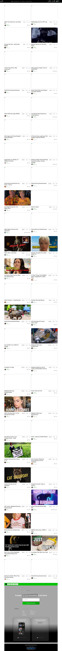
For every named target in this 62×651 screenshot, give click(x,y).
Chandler (34, 47)
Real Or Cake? (35, 207)
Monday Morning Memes (37, 300)
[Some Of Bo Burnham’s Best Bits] (44, 497)
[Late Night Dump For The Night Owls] (17, 197)
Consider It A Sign (9, 367)
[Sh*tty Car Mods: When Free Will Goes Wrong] (17, 566)
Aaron (7, 254)
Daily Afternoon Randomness (39, 229)
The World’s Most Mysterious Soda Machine (38, 114)
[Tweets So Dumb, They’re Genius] (44, 475)
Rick (33, 70)
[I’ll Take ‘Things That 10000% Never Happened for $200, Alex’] (44, 266)
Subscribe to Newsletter (30, 603)
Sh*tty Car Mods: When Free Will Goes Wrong (12, 576)
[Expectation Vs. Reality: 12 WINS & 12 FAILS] (17, 150)
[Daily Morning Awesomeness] (17, 81)
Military (23, 1)
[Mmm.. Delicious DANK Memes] (44, 427)
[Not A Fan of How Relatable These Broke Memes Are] (17, 543)
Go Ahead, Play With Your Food (39, 552)
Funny (12, 1)
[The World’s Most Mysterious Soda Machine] (44, 104)
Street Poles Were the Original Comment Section (39, 90)
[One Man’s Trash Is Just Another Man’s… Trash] (17, 427)
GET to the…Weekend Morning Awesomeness (12, 507)
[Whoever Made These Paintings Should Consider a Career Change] (44, 150)
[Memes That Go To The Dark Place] (44, 35)
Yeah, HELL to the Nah (10, 253)
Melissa (7, 232)
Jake (7, 47)
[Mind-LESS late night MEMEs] (17, 104)
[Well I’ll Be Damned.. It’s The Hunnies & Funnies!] (17, 404)
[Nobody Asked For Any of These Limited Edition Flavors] (44, 358)
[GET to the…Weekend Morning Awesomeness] (17, 497)
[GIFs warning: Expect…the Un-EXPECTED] (44, 58)
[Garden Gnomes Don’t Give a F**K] (17, 450)
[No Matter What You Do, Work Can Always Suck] (17, 266)
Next (17, 584)
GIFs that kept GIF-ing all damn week (37, 322)
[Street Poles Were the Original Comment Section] (44, 81)
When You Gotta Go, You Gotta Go (12, 22)
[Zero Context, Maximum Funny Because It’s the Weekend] (44, 450)
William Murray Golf (33, 611)
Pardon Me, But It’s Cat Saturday (10, 484)
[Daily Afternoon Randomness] (44, 220)
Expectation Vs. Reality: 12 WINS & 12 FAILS (11, 160)
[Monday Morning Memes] (44, 291)
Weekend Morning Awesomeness (9, 391)
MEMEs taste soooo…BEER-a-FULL (39, 530)
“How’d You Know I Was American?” (10, 68)
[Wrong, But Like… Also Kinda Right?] (17, 35)
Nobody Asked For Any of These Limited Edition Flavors (39, 368)
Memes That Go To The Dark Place (38, 45)
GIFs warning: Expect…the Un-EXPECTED (39, 68)
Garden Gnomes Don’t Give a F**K (12, 459)
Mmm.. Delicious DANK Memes (39, 436)
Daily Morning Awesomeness (12, 90)
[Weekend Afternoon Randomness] (44, 335)
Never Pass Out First (36, 391)
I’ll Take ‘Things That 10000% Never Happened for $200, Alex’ (38, 276)
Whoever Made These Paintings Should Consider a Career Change (39, 161)
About (23, 610)
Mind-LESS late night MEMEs (12, 113)
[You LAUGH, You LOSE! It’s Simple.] (17, 335)
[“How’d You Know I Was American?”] (17, 58)
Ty (6, 186)
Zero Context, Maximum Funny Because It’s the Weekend (37, 460)
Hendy (34, 23)
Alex (7, 70)
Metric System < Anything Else (12, 300)
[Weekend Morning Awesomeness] (17, 381)
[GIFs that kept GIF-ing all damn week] (44, 312)
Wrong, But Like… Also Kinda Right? (11, 45)
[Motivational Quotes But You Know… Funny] (17, 174)
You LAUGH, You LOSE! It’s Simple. (11, 345)
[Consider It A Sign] (17, 358)
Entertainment (16, 1)
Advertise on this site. (31, 649)
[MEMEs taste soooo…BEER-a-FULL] (44, 520)
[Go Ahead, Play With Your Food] (44, 543)
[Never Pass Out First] (44, 381)
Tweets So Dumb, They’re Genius (38, 484)
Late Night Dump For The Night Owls (11, 207)
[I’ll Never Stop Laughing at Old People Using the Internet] (44, 127)
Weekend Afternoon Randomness (36, 345)
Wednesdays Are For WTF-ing (39, 22)
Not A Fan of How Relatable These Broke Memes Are (11, 553)
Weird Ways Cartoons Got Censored (11, 230)
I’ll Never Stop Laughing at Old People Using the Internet (39, 136)
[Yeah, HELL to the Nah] (17, 243)
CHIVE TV (31, 610)
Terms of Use (24, 614)
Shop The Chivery (29, 1)
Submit (23, 611)
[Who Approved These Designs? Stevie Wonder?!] (17, 127)
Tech (21, 1)
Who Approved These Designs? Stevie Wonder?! (12, 136)
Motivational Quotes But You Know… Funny (12, 184)
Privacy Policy (24, 615)
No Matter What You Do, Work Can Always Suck (12, 275)
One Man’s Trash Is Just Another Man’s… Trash (10, 437)
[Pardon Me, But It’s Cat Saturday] (17, 475)
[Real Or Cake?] (44, 197)
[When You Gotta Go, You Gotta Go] (17, 12)
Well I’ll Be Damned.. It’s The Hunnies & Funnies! (11, 413)
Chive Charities (32, 614)
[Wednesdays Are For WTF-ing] (44, 12)
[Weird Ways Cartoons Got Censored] (17, 220)
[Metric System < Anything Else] (17, 291)
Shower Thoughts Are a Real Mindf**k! (38, 253)
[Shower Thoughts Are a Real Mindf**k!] (44, 243)
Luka (7, 162)
